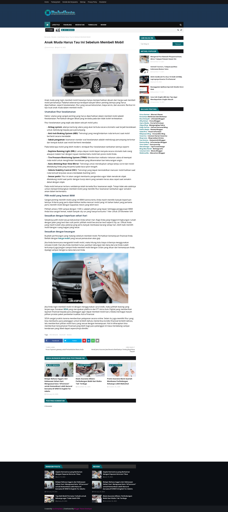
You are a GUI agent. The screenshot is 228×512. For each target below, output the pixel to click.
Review (54, 37)
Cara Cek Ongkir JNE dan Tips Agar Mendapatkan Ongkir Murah (163, 98)
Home (47, 2)
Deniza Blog (144, 142)
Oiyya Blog (144, 125)
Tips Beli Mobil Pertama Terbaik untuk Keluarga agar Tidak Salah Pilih (70, 497)
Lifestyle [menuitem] (56, 25)
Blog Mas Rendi (146, 149)
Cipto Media (144, 123)
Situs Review (145, 114)
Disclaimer (102, 2)
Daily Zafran (144, 127)
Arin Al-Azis (50, 47)
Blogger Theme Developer (83, 509)
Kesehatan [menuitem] (79, 25)
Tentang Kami (55, 2)
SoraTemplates (57, 509)
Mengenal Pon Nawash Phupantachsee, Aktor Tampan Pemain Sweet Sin (166, 58)
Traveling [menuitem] (67, 25)
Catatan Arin (145, 151)
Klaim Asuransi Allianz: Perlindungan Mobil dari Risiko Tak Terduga (89, 381)
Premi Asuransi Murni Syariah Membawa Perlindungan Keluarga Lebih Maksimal (119, 381)
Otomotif (62, 335)
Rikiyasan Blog (145, 134)
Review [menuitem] (103, 25)
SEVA (66, 309)
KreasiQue (144, 117)
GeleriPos (143, 131)
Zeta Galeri (144, 144)
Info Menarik (54, 335)
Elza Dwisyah (145, 119)
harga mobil (64, 238)
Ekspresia (143, 138)
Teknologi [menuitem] (92, 25)
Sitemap (83, 2)
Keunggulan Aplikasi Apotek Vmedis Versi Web (166, 88)
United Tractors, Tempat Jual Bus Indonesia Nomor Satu (163, 68)
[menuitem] (47, 25)
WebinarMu (144, 153)
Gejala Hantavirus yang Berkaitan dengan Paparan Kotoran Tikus (68, 473)
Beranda (47, 37)
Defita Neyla (144, 129)
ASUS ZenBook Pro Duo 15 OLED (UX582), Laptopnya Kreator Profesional (166, 78)
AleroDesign (144, 146)
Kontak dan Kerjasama (70, 2)
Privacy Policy (92, 2)
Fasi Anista (144, 140)
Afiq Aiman (144, 121)
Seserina (143, 136)
